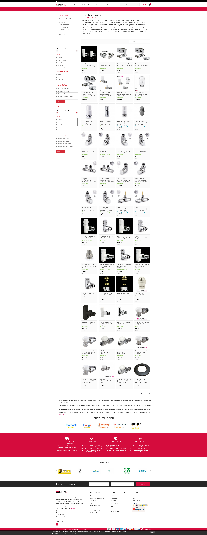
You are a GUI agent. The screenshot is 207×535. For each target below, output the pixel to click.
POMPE (57, 9)
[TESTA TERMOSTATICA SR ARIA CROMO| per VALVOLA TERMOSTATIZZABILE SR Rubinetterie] (142, 111)
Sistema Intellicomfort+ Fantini (65, 96)
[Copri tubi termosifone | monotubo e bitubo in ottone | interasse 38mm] (124, 54)
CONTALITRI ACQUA (63, 32)
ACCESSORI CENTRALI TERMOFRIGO (64, 21)
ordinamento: (122, 42)
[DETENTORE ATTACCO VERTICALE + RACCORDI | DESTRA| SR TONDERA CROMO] (107, 140)
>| (149, 393)
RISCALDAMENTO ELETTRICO (66, 18)
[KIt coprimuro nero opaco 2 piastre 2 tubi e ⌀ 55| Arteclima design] (142, 369)
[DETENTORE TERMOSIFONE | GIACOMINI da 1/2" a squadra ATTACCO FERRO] (89, 341)
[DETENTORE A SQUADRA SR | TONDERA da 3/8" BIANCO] (107, 255)
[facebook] (57, 524)
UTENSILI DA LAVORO (64, 29)
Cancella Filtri (60, 101)
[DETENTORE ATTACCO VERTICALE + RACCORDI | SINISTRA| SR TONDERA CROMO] (142, 140)
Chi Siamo (92, 495)
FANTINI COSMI (61, 65)
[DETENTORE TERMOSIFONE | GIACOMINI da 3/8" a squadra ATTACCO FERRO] (89, 369)
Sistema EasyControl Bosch (64, 93)
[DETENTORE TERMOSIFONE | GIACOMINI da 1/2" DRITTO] (107, 341)
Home (83, 17)
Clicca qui (73, 533)
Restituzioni (113, 500)
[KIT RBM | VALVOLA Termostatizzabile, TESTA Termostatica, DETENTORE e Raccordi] (124, 83)
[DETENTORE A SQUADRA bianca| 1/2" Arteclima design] (107, 312)
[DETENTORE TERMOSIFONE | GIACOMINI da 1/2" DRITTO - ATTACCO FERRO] (124, 341)
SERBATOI (64, 9)
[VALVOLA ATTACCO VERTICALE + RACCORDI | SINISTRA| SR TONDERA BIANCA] (89, 197)
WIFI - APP (60, 80)
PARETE (59, 77)
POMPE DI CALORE (63, 27)
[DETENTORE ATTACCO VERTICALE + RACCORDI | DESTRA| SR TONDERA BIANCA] (89, 140)
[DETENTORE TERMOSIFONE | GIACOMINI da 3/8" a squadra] (142, 341)
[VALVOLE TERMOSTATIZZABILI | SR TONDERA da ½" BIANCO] (124, 226)
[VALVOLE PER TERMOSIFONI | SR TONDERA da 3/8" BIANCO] (89, 226)
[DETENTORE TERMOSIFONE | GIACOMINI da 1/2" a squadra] (142, 312)
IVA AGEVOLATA (93, 512)
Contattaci (113, 495)
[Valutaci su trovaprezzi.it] (138, 509)
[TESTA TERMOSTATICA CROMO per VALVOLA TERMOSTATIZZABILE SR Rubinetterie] (107, 111)
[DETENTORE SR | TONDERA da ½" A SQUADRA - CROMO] (89, 283)
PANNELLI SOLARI (84, 9)
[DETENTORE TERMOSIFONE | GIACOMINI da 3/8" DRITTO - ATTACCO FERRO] (124, 369)
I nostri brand (103, 462)
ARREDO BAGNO (112, 9)
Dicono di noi (93, 500)
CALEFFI (60, 62)
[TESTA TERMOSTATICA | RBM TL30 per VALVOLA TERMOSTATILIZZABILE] (142, 83)
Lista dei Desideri (115, 511)
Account (112, 506)
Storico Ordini (114, 509)
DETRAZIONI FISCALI (95, 510)
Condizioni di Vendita (95, 505)
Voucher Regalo (136, 500)
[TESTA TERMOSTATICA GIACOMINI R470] (142, 283)
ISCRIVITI (143, 484)
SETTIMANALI (61, 75)
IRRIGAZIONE (136, 9)
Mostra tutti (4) (61, 68)
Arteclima (60, 57)
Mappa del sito (114, 498)
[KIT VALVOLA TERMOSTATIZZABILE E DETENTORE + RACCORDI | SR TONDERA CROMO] (107, 54)
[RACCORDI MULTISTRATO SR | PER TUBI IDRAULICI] (107, 283)
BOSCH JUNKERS (62, 60)
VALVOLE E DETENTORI (91, 17)
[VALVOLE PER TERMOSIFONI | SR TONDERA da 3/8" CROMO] (107, 226)
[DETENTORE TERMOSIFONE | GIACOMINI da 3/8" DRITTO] (107, 369)
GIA (59, 129)
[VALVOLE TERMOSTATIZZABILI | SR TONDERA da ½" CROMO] (142, 226)
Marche (134, 498)
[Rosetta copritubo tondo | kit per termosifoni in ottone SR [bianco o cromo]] (89, 83)
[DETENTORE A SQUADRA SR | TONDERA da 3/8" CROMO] (124, 255)
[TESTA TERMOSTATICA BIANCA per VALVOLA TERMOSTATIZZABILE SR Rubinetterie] (89, 111)
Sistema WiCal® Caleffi (63, 91)
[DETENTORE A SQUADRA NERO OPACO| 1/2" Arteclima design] (89, 312)
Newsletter (113, 514)
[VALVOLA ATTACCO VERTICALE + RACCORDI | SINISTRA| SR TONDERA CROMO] (107, 197)
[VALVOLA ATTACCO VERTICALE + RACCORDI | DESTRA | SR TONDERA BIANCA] (124, 169)
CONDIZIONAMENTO (94, 9)
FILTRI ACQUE (121, 9)
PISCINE (129, 9)
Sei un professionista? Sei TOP (97, 498)
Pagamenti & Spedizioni (95, 503)
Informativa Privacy (94, 508)
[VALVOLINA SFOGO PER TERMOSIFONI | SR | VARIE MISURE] (89, 255)
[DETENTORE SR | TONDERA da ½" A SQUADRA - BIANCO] (142, 255)
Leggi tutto (61, 414)
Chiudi (152, 532)
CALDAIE (104, 9)
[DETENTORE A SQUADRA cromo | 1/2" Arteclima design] (124, 312)
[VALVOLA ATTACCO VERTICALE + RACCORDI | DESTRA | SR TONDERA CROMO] (142, 169)
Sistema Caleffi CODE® (63, 88)
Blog (133, 495)
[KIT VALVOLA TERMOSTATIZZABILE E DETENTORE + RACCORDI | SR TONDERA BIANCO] (89, 54)
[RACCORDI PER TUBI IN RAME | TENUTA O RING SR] (124, 283)
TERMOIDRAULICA (73, 9)
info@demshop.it (62, 513)
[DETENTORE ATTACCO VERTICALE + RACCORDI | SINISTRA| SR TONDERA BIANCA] (124, 140)
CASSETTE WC (62, 34)
